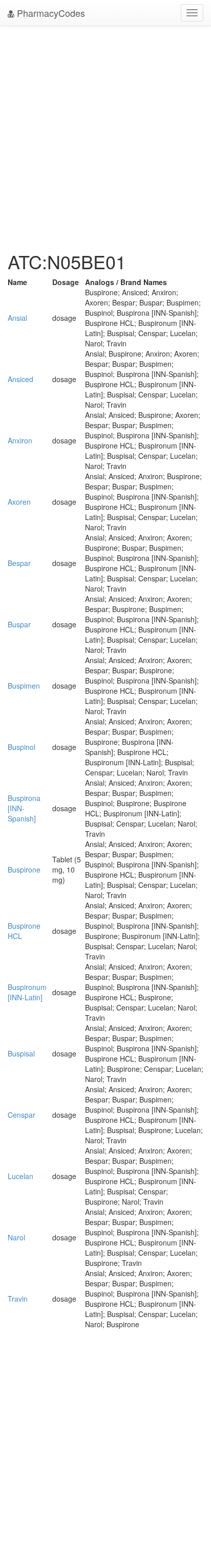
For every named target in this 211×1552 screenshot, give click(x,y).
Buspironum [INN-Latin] (27, 992)
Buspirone (24, 869)
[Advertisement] (105, 136)
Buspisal (21, 1053)
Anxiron (20, 440)
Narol (16, 1237)
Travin (18, 1299)
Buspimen (24, 685)
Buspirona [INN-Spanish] (24, 808)
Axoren (19, 502)
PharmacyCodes (49, 12)
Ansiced (20, 379)
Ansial (17, 318)
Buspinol (21, 747)
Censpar (21, 1115)
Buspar (19, 624)
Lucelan (20, 1176)
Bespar (19, 563)
